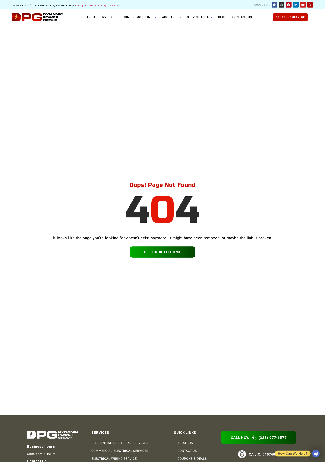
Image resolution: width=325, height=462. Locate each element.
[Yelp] (310, 5)
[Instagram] (281, 5)
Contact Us (242, 17)
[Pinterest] (289, 5)
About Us (170, 17)
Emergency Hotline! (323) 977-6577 (96, 5)
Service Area (198, 17)
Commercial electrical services (119, 451)
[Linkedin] (296, 5)
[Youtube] (303, 5)
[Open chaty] (316, 453)
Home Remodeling (138, 17)
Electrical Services (96, 17)
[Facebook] (274, 5)
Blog (222, 17)
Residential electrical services (119, 443)
